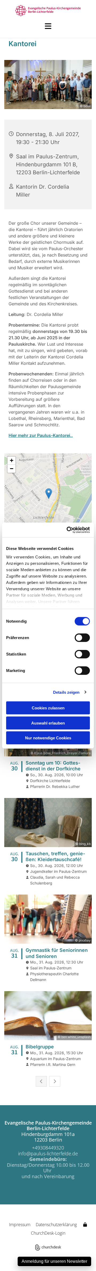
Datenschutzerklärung (56, 1224)
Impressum (19, 1224)
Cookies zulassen (48, 708)
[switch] (82, 638)
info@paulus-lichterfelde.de (48, 1153)
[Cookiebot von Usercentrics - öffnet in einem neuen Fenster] (68, 529)
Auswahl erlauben (48, 723)
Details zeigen (66, 692)
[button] (48, 26)
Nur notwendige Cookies (48, 738)
